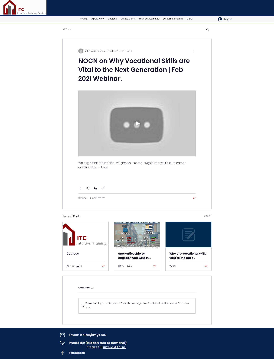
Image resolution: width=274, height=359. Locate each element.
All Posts (67, 29)
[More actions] (194, 51)
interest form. (114, 347)
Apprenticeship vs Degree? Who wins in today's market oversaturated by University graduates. (134, 256)
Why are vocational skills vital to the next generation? (187, 256)
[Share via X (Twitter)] (87, 188)
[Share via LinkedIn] (95, 188)
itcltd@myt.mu (93, 335)
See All (208, 215)
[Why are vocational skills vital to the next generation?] (188, 234)
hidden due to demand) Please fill (98, 345)
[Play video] (137, 123)
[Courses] (85, 234)
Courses (72, 254)
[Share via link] (103, 188)
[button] (207, 29)
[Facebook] (62, 353)
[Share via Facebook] (79, 188)
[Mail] (62, 335)
